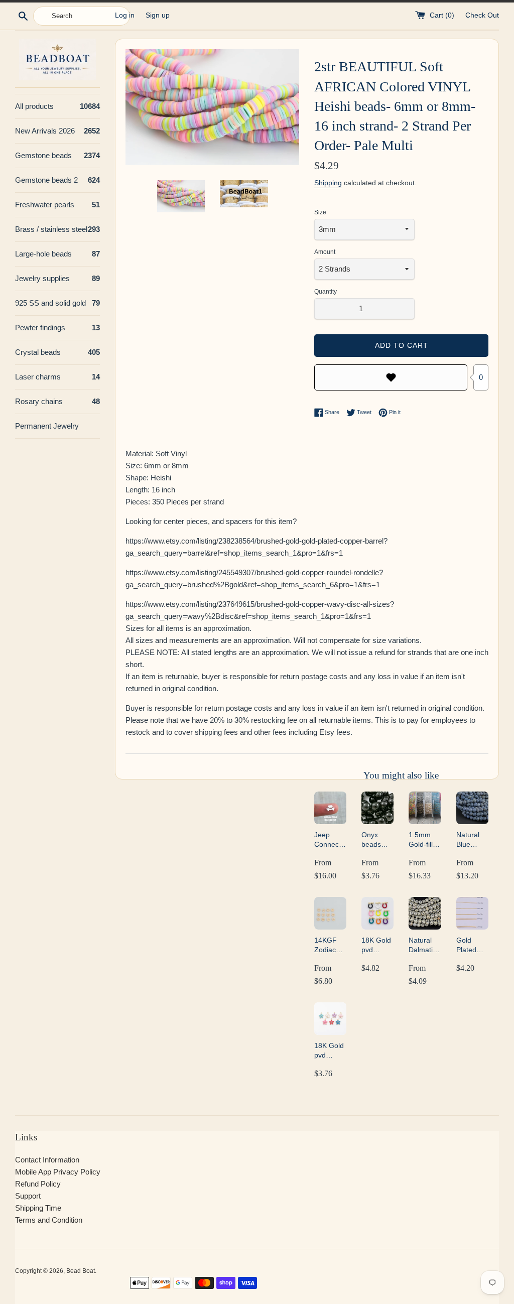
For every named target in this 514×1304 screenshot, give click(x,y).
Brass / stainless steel (57, 229)
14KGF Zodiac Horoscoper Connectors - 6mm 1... (330, 945)
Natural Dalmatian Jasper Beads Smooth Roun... (425, 945)
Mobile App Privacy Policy (57, 1171)
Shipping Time (38, 1208)
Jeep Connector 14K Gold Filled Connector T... (330, 840)
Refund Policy (38, 1184)
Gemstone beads (57, 155)
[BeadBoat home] (57, 59)
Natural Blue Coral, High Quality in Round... (471, 840)
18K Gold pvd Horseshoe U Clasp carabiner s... (377, 945)
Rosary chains (57, 401)
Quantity (325, 291)
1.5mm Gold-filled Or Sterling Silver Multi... (425, 840)
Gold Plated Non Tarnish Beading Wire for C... (469, 945)
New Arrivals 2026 (57, 130)
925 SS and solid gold (57, 303)
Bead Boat (80, 1270)
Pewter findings (57, 327)
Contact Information (47, 1159)
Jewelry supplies (57, 278)
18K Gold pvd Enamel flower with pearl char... (329, 1050)
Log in (125, 15)
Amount (324, 251)
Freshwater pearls (57, 204)
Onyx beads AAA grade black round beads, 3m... (372, 840)
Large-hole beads (57, 253)
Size (320, 212)
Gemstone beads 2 (57, 180)
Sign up (158, 15)
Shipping (328, 183)
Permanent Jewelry (47, 426)
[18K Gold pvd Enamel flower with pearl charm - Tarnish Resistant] (330, 1018)
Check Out (482, 15)
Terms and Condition (48, 1220)
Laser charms (57, 376)
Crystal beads (57, 352)
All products (57, 106)
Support (28, 1196)
